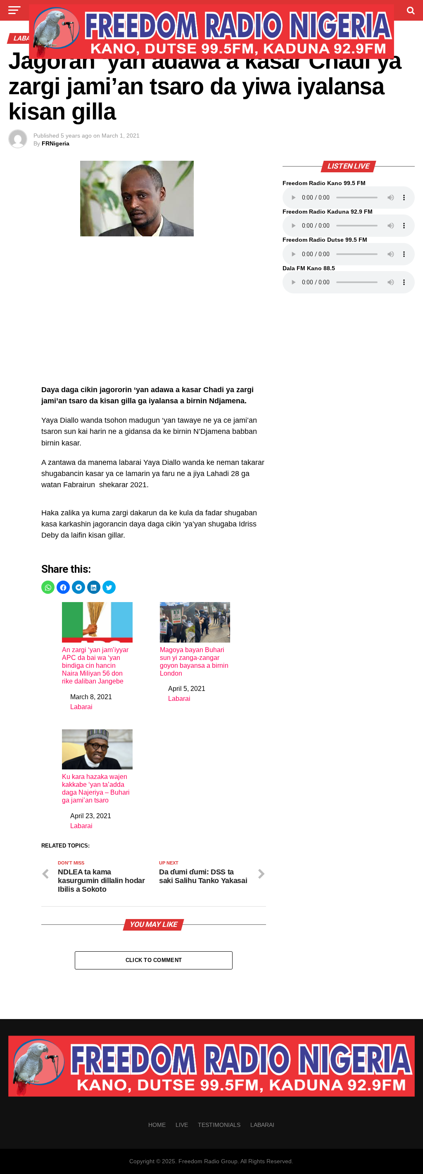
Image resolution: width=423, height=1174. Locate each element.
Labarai (81, 706)
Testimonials (219, 1125)
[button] (48, 587)
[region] (153, 315)
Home (157, 1125)
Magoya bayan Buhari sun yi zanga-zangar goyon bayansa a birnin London (194, 661)
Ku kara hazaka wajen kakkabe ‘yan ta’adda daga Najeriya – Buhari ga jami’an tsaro (96, 788)
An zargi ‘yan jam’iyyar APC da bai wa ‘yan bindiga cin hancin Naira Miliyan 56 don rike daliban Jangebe (95, 665)
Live (182, 1125)
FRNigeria (55, 143)
